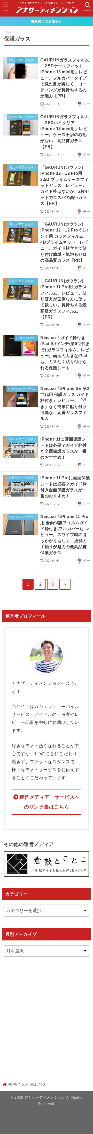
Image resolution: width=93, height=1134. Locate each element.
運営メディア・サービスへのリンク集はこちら (49, 802)
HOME (12, 1084)
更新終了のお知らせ (46, 21)
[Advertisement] (46, 1014)
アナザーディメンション (44, 1097)
